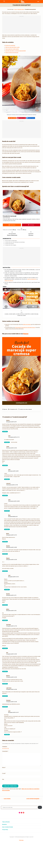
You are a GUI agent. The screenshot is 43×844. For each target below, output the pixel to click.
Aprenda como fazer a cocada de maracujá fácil (15, 50)
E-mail (4, 773)
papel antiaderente (31, 279)
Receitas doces (21, 9)
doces (26, 409)
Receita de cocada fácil (10, 45)
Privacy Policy (5, 829)
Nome (4, 767)
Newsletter (4, 824)
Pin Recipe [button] (32, 224)
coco (24, 409)
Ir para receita (13, 117)
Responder (5, 431)
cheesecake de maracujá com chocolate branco (25, 327)
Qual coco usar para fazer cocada (12, 47)
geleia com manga (27, 324)
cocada (21, 409)
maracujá (30, 409)
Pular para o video (21, 117)
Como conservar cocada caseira (12, 49)
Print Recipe (12, 224)
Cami (6, 409)
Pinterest (25, 334)
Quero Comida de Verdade (7, 827)
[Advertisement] (21, 25)
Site (3, 779)
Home (15, 9)
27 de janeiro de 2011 (13, 409)
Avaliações (4, 746)
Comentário (5, 751)
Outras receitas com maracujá (11, 52)
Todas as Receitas (6, 821)
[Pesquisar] (40, 807)
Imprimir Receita (31, 117)
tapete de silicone (9, 280)
